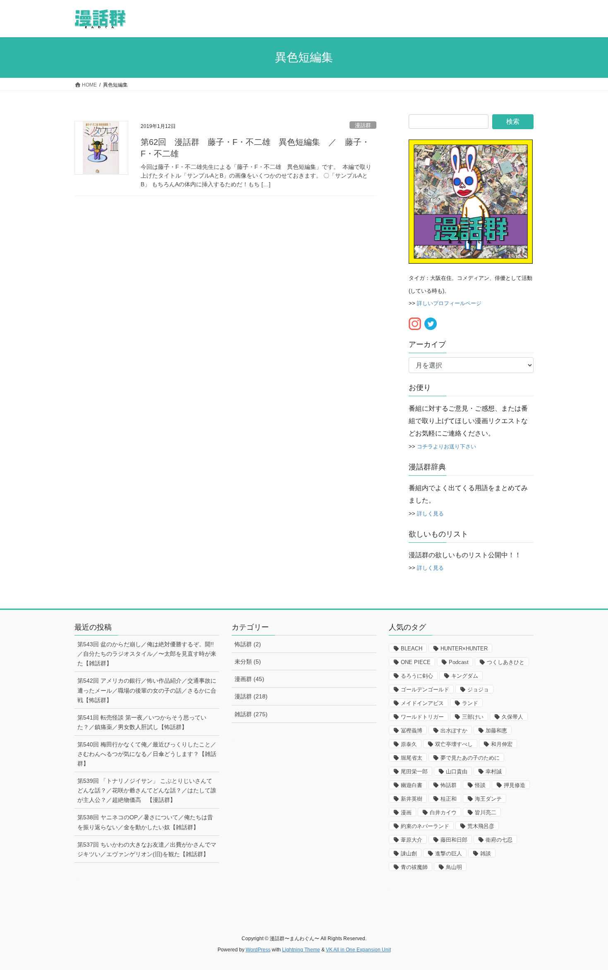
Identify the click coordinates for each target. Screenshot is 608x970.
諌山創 (409, 853)
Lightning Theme (301, 950)
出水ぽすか (453, 730)
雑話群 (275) (251, 714)
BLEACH (411, 648)
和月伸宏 (501, 744)
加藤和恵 (496, 730)
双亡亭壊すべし (454, 744)
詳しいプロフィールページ (449, 303)
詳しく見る (430, 513)
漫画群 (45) (249, 679)
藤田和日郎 (453, 840)
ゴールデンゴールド (425, 689)
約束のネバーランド (425, 826)
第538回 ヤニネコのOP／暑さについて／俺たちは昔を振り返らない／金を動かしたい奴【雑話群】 (145, 822)
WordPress (258, 950)
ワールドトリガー (422, 717)
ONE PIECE (416, 662)
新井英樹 (411, 799)
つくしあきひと (505, 662)
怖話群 (448, 785)
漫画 (406, 812)
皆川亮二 (485, 812)
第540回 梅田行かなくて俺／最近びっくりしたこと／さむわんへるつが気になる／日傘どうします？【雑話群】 (146, 754)
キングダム (464, 676)
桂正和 (448, 799)
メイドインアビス (422, 703)
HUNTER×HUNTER (464, 648)
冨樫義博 (411, 730)
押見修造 (514, 785)
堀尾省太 (411, 758)
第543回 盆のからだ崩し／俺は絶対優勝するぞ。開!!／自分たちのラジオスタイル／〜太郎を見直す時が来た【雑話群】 (146, 654)
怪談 (480, 785)
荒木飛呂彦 (480, 826)
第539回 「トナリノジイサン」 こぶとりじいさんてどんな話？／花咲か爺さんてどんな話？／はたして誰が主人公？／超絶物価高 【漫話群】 (146, 790)
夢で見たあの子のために (470, 758)
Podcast (459, 662)
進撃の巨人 (448, 853)
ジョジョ (478, 689)
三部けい (473, 717)
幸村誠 (494, 771)
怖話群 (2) (248, 644)
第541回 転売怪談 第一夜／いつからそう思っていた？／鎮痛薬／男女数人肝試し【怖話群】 (141, 722)
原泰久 (409, 744)
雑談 (485, 853)
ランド (470, 703)
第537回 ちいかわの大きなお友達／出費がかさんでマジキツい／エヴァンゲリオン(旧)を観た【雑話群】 (146, 849)
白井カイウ (443, 812)
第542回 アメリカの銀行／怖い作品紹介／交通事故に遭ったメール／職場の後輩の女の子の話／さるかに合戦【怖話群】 (146, 690)
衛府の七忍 (499, 840)
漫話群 (363, 125)
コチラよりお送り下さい (446, 446)
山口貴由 (456, 771)
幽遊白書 (411, 785)
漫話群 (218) (251, 696)
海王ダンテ (488, 799)
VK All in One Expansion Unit (358, 950)
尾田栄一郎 (414, 771)
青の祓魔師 (414, 867)
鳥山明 (454, 867)
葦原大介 (411, 840)
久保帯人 (512, 717)
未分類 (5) (248, 661)
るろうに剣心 (417, 676)
